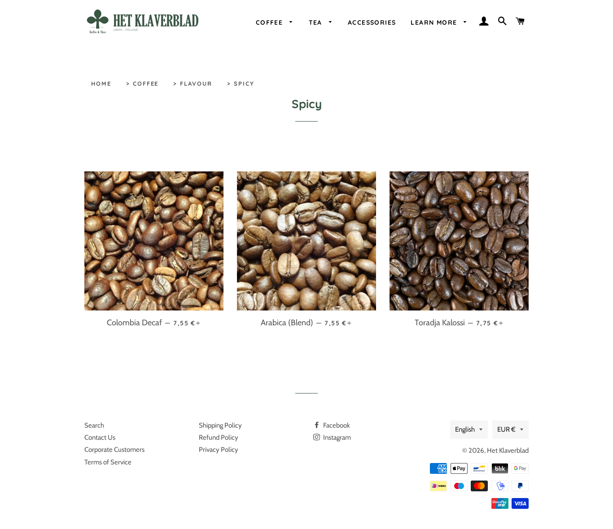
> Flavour (192, 83)
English (465, 429)
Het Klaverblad (508, 450)
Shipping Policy (220, 425)
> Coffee (142, 83)
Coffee (270, 22)
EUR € (506, 429)
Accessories (372, 22)
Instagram (336, 437)
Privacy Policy (218, 450)
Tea (317, 22)
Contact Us (99, 437)
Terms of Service (107, 462)
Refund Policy (218, 437)
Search (94, 425)
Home (101, 83)
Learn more (435, 22)
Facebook (336, 425)
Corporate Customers (114, 450)
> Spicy (240, 83)
